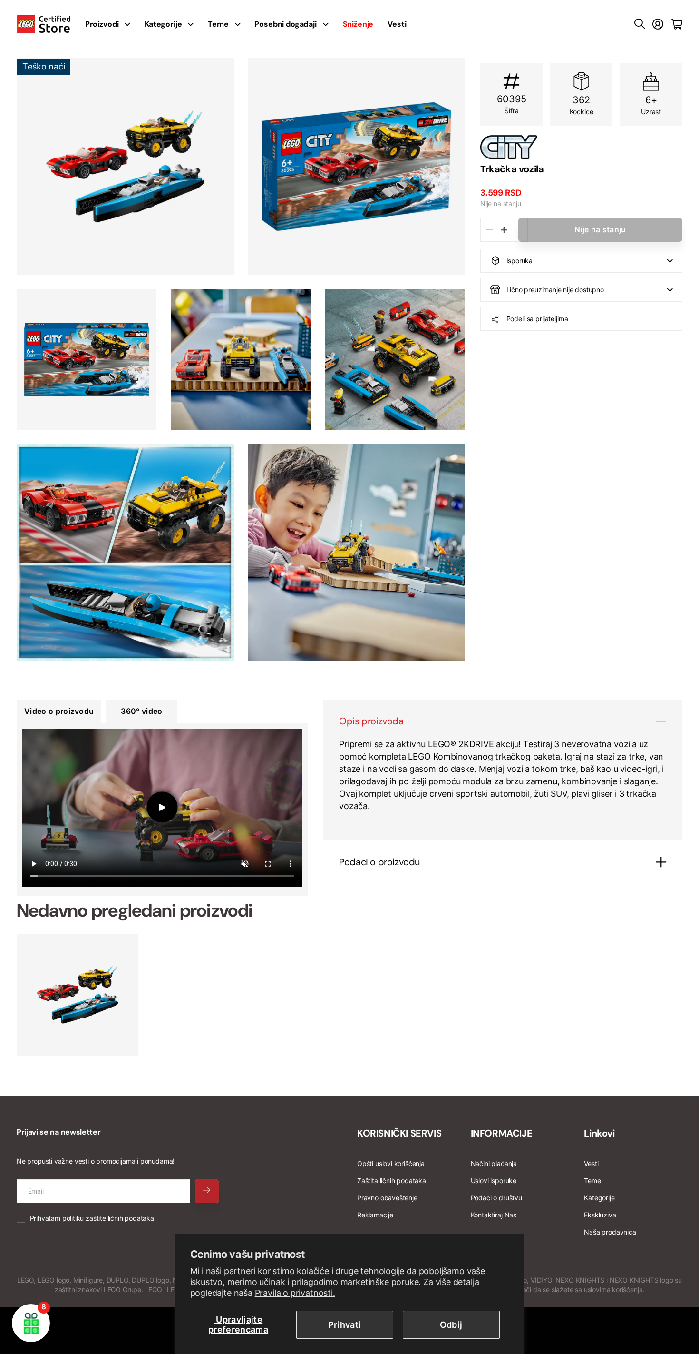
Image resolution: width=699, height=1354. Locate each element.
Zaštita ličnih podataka (391, 1180)
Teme (218, 24)
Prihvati (344, 1325)
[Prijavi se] (657, 24)
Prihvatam (92, 1218)
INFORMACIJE (502, 1133)
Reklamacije (375, 1215)
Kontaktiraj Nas (493, 1215)
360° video (141, 711)
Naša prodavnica (610, 1232)
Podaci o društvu (496, 1198)
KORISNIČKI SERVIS (399, 1133)
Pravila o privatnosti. (295, 1293)
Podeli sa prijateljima (537, 319)
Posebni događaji (285, 24)
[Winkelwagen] (676, 24)
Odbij (451, 1325)
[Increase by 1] (504, 230)
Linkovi (599, 1133)
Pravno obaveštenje (387, 1198)
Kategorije (163, 24)
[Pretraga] (639, 24)
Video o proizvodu (59, 711)
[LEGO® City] (581, 147)
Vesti (397, 24)
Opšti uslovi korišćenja (391, 1163)
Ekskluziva (600, 1215)
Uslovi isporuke (493, 1180)
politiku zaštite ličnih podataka (108, 1218)
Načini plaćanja (494, 1163)
